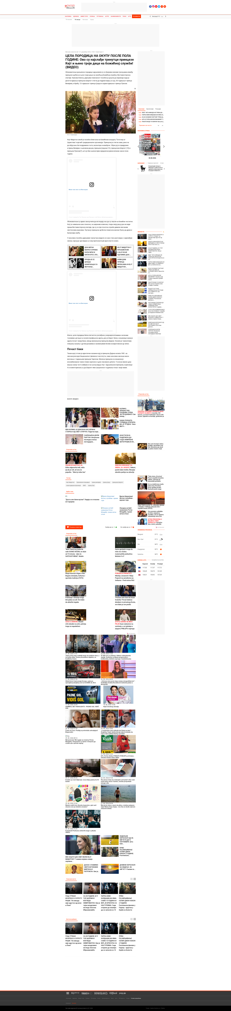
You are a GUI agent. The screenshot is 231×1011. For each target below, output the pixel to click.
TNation (163, 1008)
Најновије (141, 109)
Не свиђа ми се (126, 527)
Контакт (74, 1003)
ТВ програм (69, 19)
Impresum (68, 1003)
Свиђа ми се (110, 527)
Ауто (129, 16)
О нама (128, 998)
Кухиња (92, 16)
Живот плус (84, 16)
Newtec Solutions (154, 1008)
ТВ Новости (136, 16)
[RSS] (164, 232)
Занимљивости (116, 16)
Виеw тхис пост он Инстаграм (78, 189)
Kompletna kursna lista (158, 560)
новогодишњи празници (73, 485)
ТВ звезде (77, 19)
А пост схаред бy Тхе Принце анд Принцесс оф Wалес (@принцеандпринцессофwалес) (95, 217)
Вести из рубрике (71, 919)
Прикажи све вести (145, 125)
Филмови (85, 19)
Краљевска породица (83, 482)
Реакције (158, 109)
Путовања (100, 16)
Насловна (68, 16)
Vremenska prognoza (145, 530)
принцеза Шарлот (117, 482)
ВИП (84, 485)
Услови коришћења (136, 998)
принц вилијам (96, 482)
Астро (107, 16)
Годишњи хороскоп (153, 163)
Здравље (76, 16)
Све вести (141, 231)
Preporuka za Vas (71, 449)
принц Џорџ (106, 482)
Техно (124, 16)
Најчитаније (150, 109)
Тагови (68, 478)
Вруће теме (69, 491)
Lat (162, 6)
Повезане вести (71, 879)
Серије (92, 19)
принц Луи (91, 485)
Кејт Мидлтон (70, 482)
